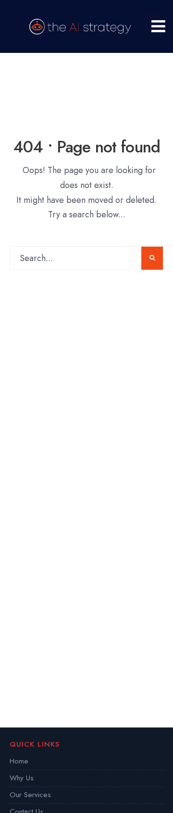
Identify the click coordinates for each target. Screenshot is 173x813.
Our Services (30, 794)
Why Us (22, 778)
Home (19, 761)
